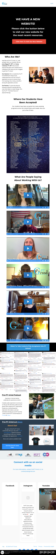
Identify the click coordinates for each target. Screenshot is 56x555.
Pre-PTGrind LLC (33, 538)
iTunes (4, 415)
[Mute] (42, 207)
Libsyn (8, 415)
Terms (35, 546)
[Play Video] (7, 207)
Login (51, 3)
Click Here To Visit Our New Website (29, 41)
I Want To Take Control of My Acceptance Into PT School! (28, 347)
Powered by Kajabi (49, 546)
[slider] (27, 207)
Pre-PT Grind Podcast (11, 395)
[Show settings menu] (45, 207)
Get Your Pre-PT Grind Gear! (12, 446)
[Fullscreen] (48, 207)
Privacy (40, 546)
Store (20, 422)
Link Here (19, 436)
